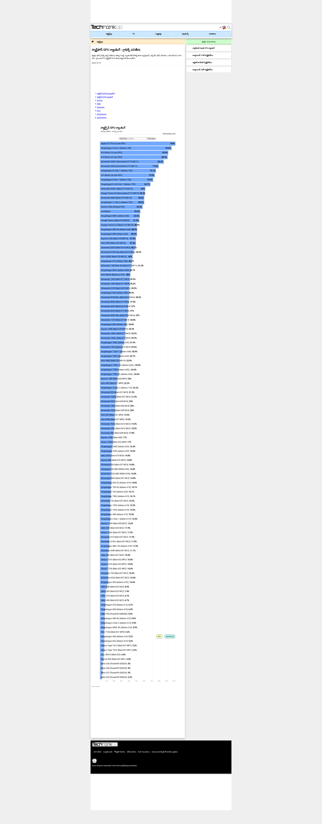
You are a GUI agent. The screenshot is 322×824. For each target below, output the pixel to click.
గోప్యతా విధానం (119, 752)
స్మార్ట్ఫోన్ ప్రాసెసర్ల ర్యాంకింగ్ (106, 93)
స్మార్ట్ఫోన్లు (109, 34)
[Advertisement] (79, 37)
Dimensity (101, 107)
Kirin (98, 111)
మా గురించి (97, 752)
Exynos (100, 100)
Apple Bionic (101, 118)
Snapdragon (102, 114)
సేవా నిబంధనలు (144, 752)
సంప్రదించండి (107, 752)
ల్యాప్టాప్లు (158, 34)
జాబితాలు (212, 34)
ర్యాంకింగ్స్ (185, 34)
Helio (99, 104)
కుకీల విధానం (131, 752)
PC (134, 34)
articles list (96, 771)
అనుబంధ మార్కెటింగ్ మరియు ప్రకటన (165, 752)
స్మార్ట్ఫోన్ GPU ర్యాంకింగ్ (105, 97)
